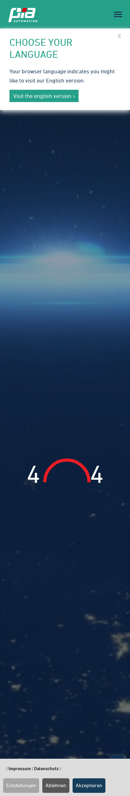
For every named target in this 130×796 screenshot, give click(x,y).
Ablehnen (55, 785)
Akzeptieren (89, 785)
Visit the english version (42, 96)
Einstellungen (21, 785)
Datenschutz (46, 768)
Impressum (20, 768)
